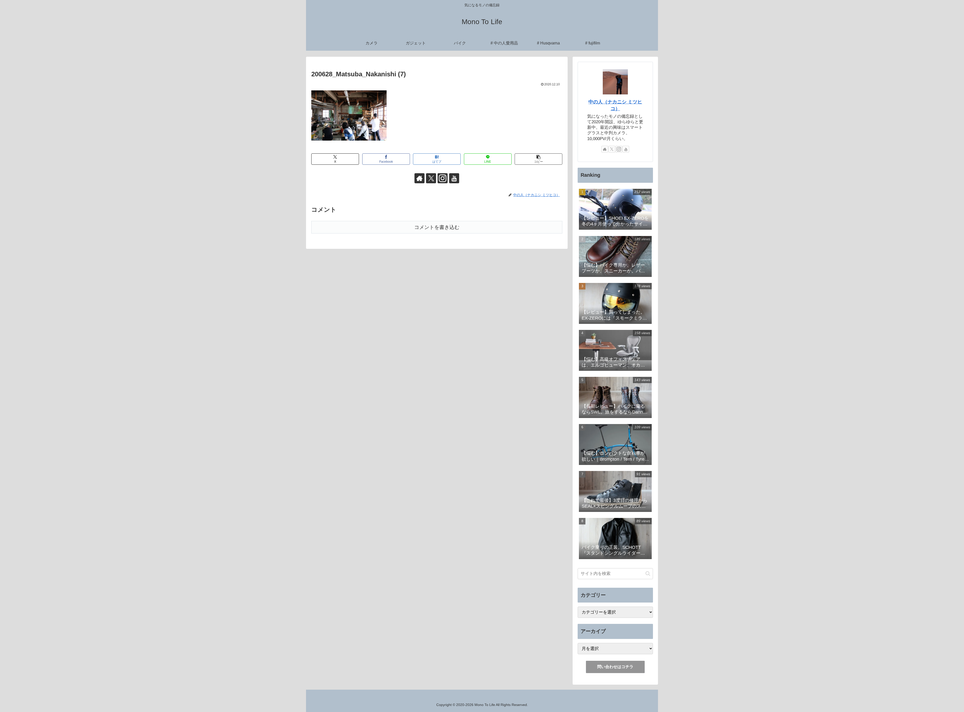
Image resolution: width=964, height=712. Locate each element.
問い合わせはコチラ (615, 667)
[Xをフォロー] (431, 178)
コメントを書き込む (436, 227)
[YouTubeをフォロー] (454, 178)
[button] (538, 159)
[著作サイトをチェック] (419, 178)
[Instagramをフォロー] (443, 178)
